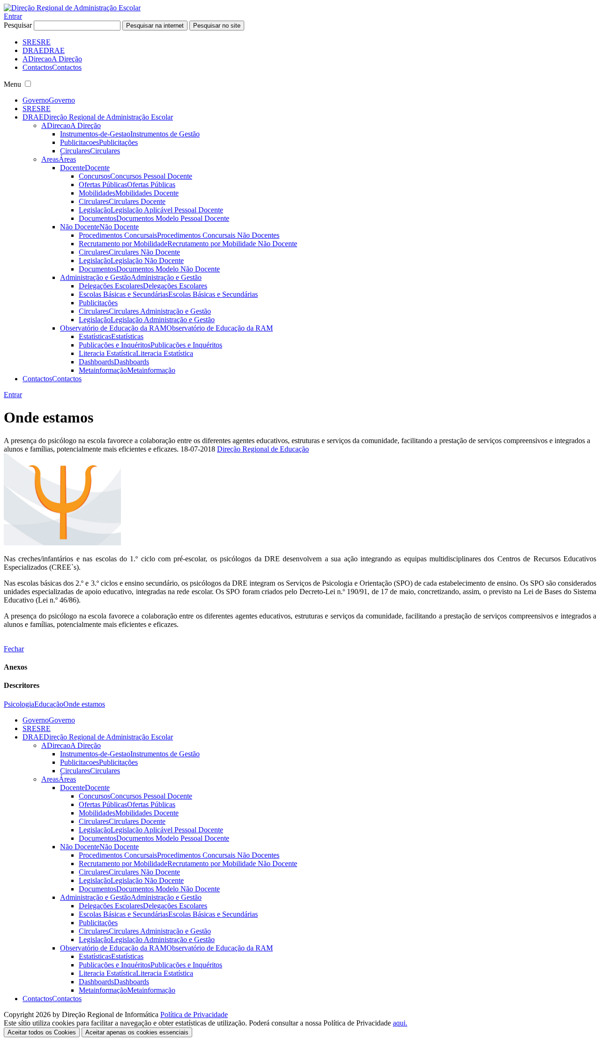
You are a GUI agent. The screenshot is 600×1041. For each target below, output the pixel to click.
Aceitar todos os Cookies (42, 1032)
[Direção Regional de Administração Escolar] (72, 8)
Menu (12, 84)
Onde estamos (84, 704)
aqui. (400, 1023)
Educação (48, 704)
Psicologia (19, 704)
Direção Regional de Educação (263, 449)
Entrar (13, 16)
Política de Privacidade (194, 1014)
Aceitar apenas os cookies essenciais (136, 1032)
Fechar (14, 649)
